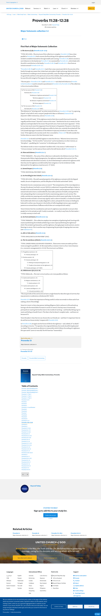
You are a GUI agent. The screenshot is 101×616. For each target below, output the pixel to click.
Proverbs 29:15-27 (26, 462)
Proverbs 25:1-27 (26, 450)
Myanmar (42, 578)
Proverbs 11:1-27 (26, 351)
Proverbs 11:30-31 (36, 81)
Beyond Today (55, 25)
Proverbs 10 (24, 418)
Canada (31, 580)
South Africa (43, 590)
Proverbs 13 (26, 340)
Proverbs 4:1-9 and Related (28, 407)
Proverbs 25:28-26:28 (27, 452)
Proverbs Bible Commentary (36, 358)
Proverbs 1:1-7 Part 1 (26, 394)
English (8, 588)
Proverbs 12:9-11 (47, 175)
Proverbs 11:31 (57, 84)
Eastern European (10, 585)
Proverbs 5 (24, 409)
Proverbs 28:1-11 (26, 456)
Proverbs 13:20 (53, 320)
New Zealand (43, 583)
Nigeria (42, 585)
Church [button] (63, 8)
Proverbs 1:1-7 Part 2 (26, 396)
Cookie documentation (16, 612)
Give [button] (90, 8)
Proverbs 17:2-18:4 (26, 432)
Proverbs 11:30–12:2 (37, 65)
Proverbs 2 (24, 401)
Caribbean (31, 583)
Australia (31, 575)
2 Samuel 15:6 (68, 113)
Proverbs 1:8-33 (25, 400)
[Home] (15, 8)
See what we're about (25, 558)
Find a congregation (50, 558)
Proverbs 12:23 (25, 299)
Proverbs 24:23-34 (26, 449)
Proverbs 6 (24, 411)
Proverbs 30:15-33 (26, 466)
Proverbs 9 (24, 416)
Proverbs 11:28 (65, 54)
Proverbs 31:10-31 (70, 149)
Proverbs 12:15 (40, 233)
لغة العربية (9, 575)
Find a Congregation (11, 2)
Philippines (42, 588)
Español (19, 575)
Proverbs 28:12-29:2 (27, 458)
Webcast (27, 8)
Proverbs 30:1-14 (26, 464)
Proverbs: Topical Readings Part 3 (30, 392)
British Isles (32, 578)
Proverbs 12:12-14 (41, 217)
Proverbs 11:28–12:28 (67, 14)
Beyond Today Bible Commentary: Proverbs (50, 14)
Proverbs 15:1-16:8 (26, 428)
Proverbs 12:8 (37, 168)
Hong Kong (31, 590)
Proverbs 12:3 (31, 56)
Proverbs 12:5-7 (40, 152)
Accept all (92, 606)
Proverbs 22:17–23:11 (27, 443)
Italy (30, 593)
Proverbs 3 (24, 403)
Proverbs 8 (24, 415)
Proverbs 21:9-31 (26, 439)
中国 (7, 578)
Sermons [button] (36, 8)
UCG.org (9, 14)
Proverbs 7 (24, 413)
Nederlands (20, 580)
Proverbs (24, 358)
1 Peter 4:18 (61, 133)
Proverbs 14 (24, 426)
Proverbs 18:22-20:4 (27, 435)
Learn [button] (54, 8)
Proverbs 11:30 (52, 95)
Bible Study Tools (21, 14)
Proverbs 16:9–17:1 (26, 430)
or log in (51, 518)
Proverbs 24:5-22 (26, 447)
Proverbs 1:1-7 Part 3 (26, 398)
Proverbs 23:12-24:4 (27, 445)
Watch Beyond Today (76, 558)
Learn (14, 14)
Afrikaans (8, 580)
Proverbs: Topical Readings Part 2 (30, 390)
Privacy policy (6, 612)
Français (20, 578)
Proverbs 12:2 (66, 84)
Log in (93, 2)
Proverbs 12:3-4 (63, 63)
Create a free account (50, 515)
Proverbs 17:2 (45, 61)
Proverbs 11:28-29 (49, 63)
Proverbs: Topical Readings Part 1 (30, 388)
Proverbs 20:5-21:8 (26, 437)
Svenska (20, 588)
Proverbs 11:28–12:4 (40, 50)
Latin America (43, 575)
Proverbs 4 (24, 405)
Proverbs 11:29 (63, 59)
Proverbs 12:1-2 (49, 81)
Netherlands (43, 580)
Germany (31, 588)
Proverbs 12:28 (26, 324)
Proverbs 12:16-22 (46, 240)
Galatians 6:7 (27, 229)
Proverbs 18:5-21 (26, 433)
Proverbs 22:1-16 (26, 441)
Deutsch (8, 583)
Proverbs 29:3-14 (26, 460)
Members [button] (74, 8)
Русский (20, 585)
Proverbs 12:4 (64, 61)
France (30, 585)
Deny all (75, 606)
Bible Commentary (32, 14)
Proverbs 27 (24, 454)
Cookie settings (58, 606)
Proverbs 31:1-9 (25, 467)
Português (20, 583)
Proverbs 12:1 (28, 84)
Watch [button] (46, 8)
